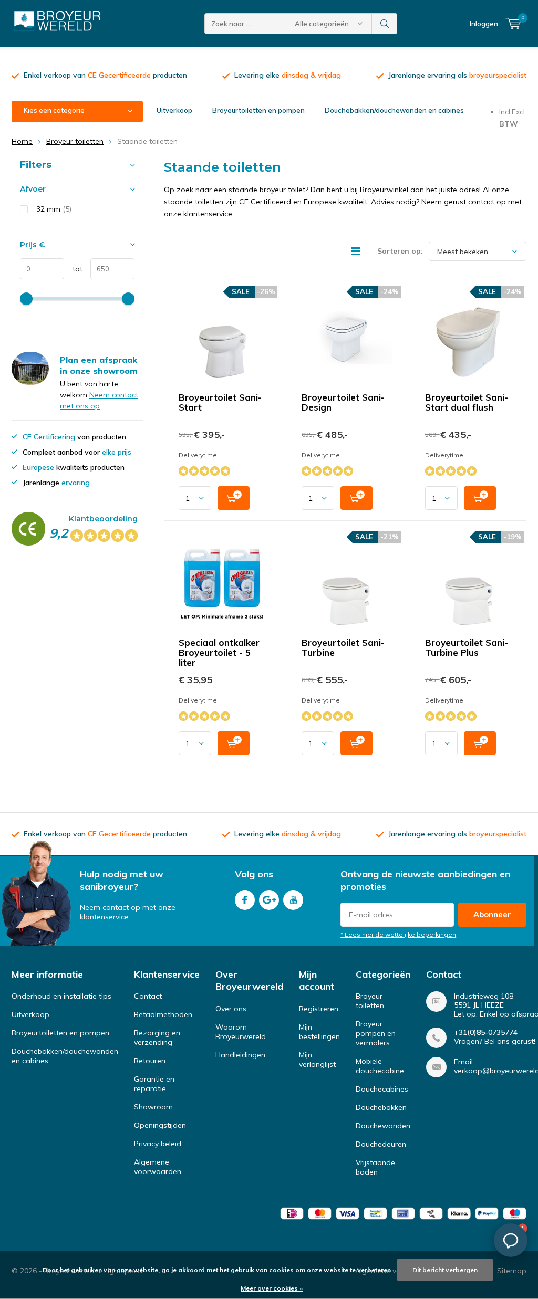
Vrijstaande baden (375, 1167)
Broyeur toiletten (75, 141)
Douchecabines (382, 1089)
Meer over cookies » (272, 1288)
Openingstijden (160, 1125)
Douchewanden (383, 1125)
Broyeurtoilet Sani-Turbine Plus (466, 647)
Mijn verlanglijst (317, 1059)
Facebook (245, 900)
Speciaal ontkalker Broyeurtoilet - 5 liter (219, 652)
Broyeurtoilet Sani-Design (343, 402)
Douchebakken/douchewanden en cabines (394, 110)
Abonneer (492, 914)
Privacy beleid (157, 1143)
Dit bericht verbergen (445, 1270)
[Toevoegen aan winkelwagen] (234, 498)
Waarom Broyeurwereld (240, 1031)
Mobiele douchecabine (380, 1065)
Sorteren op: (400, 251)
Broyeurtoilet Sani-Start (220, 402)
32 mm (53, 209)
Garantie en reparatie (154, 1083)
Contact (148, 996)
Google (269, 900)
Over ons (230, 1008)
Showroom (153, 1107)
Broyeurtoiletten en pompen (258, 110)
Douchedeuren (381, 1144)
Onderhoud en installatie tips (61, 996)
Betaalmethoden (163, 1014)
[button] (510, 1240)
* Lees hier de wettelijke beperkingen (398, 934)
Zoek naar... (384, 23)
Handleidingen (240, 1055)
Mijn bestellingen (319, 1031)
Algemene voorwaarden (157, 1166)
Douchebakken (381, 1107)
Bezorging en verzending (157, 1037)
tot (73, 269)
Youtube (293, 900)
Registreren (318, 1008)
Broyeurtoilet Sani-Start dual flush (466, 402)
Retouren (149, 1060)
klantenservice (104, 916)
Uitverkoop (174, 110)
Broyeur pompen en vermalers (376, 1033)
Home (22, 141)
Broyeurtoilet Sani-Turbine (343, 647)
